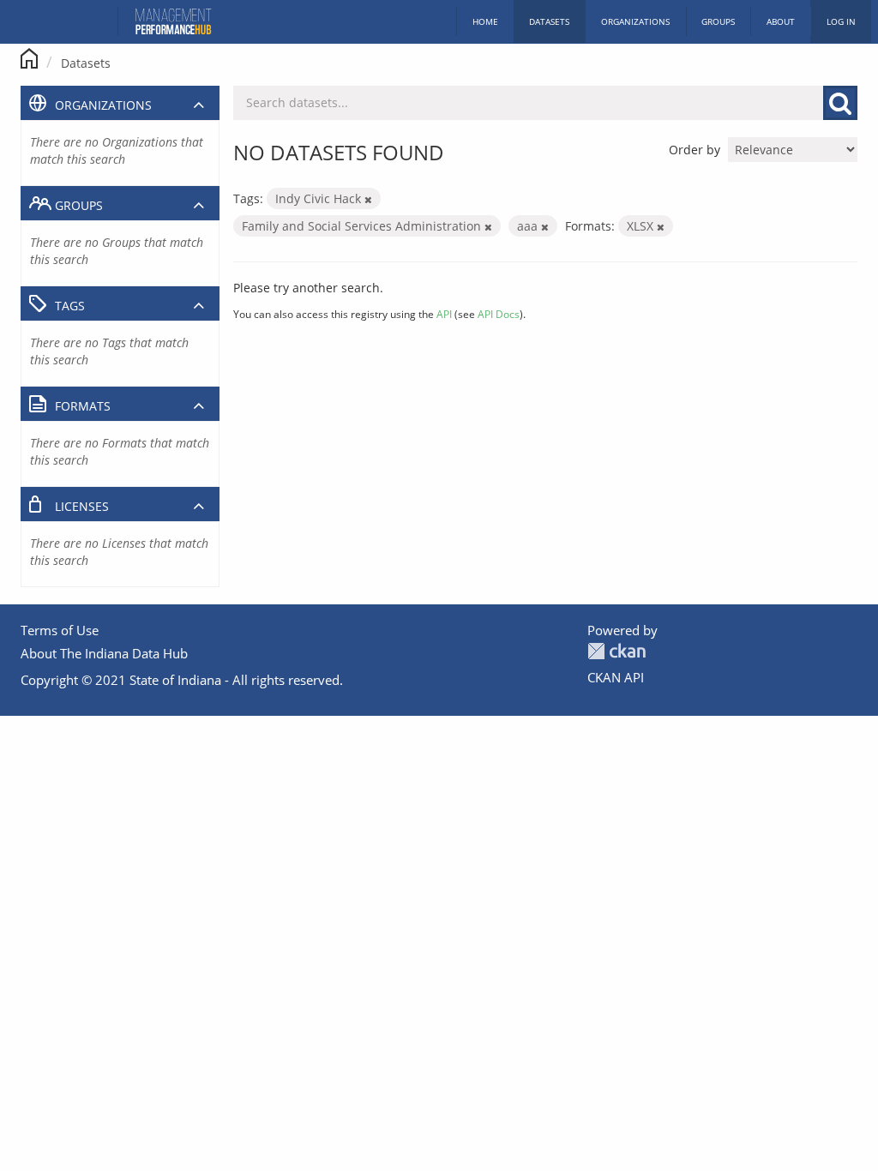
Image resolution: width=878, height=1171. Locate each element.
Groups (718, 21)
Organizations (635, 21)
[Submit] (840, 103)
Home (485, 21)
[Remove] (368, 199)
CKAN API (615, 677)
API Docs (499, 314)
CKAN (616, 651)
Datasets (549, 21)
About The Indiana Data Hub (104, 653)
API (444, 314)
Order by (694, 149)
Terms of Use (60, 630)
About (781, 21)
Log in (841, 21)
